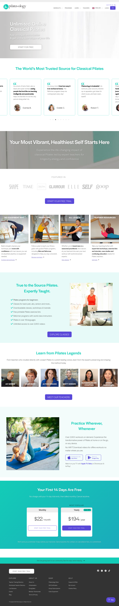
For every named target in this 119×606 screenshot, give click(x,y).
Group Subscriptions (54, 588)
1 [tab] (50, 120)
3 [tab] (55, 120)
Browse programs (37, 257)
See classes (65, 260)
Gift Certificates (53, 585)
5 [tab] (61, 120)
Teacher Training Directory (16, 582)
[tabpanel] (59, 97)
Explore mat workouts (8, 260)
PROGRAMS (68, 8)
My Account (72, 585)
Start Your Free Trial (42, 528)
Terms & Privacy (33, 595)
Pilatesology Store (54, 582)
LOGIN (107, 8)
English (98, 8)
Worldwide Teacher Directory (17, 585)
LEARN (77, 8)
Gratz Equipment (53, 591)
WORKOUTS (57, 8)
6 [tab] (63, 120)
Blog (10, 595)
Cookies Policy (72, 588)
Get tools (94, 260)
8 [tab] (69, 120)
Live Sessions (12, 588)
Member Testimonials (35, 591)
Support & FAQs (73, 582)
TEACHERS (86, 8)
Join (113, 8)
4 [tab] (58, 120)
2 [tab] (53, 120)
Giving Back (32, 588)
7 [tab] (66, 120)
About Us (31, 582)
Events (11, 591)
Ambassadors (33, 585)
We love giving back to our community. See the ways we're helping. (59, 560)
